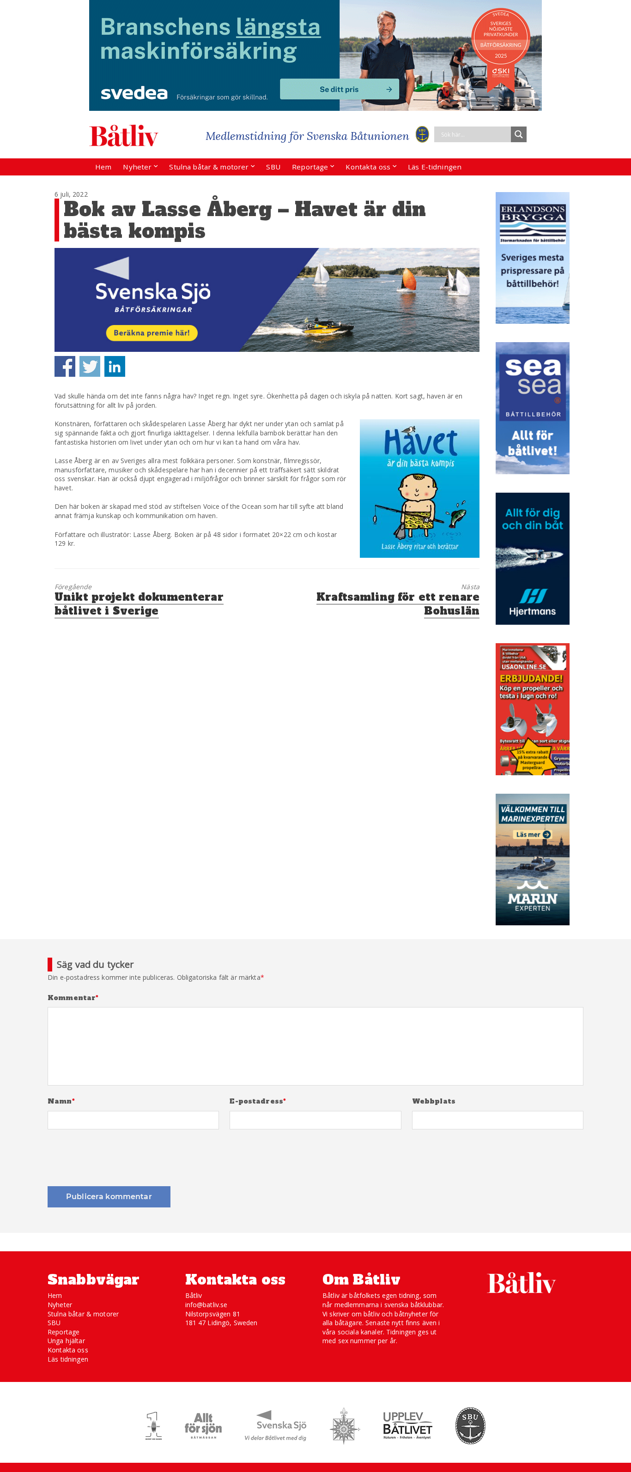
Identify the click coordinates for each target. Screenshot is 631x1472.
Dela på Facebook (65, 366)
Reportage (310, 166)
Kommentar (73, 998)
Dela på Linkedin (114, 366)
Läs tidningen (68, 1359)
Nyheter (137, 166)
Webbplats (433, 1101)
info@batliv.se (206, 1304)
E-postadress (258, 1101)
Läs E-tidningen (434, 166)
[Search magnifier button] (519, 134)
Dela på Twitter (89, 366)
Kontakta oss (368, 166)
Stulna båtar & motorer (209, 166)
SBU (273, 166)
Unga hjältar (66, 1340)
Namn (61, 1101)
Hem (103, 166)
